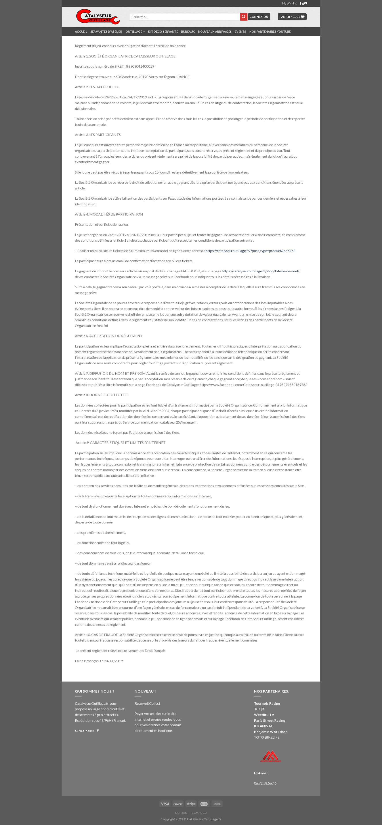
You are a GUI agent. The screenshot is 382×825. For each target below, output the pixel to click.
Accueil (81, 31)
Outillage (134, 31)
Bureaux (188, 31)
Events (240, 31)
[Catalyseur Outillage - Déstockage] (99, 17)
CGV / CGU (199, 812)
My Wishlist (289, 3)
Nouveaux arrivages (215, 31)
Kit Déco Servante (163, 31)
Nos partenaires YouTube (270, 31)
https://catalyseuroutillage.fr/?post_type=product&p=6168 (251, 250)
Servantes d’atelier (106, 31)
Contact (182, 812)
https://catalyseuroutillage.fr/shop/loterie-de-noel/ (260, 271)
